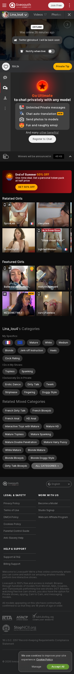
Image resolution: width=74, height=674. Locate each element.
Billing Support (12, 564)
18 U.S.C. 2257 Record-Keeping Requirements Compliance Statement (35, 642)
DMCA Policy (11, 517)
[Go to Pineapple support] (6, 628)
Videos (40, 14)
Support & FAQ (12, 557)
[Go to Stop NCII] (25, 628)
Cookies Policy (12, 524)
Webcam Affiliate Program (53, 517)
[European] (20, 342)
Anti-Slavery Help (13, 538)
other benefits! (49, 132)
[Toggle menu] (4, 5)
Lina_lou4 (10, 329)
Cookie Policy (44, 659)
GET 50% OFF (26, 187)
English (56, 484)
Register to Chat (42, 138)
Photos (59, 14)
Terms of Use (11, 510)
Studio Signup (46, 510)
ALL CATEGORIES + (47, 465)
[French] (7, 342)
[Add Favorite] (6, 66)
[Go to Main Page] (23, 5)
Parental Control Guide (16, 531)
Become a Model (48, 503)
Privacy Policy (12, 503)
